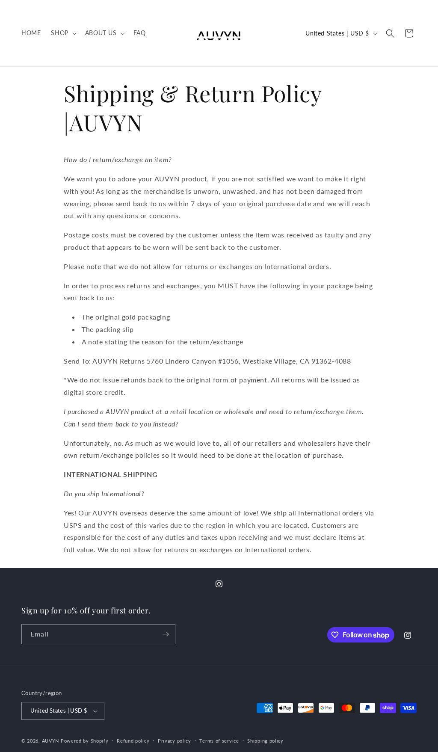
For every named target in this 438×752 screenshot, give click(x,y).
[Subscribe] (165, 634)
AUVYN (50, 740)
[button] (63, 33)
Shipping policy (265, 740)
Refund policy (133, 740)
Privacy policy (174, 740)
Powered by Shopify (85, 740)
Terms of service (219, 740)
